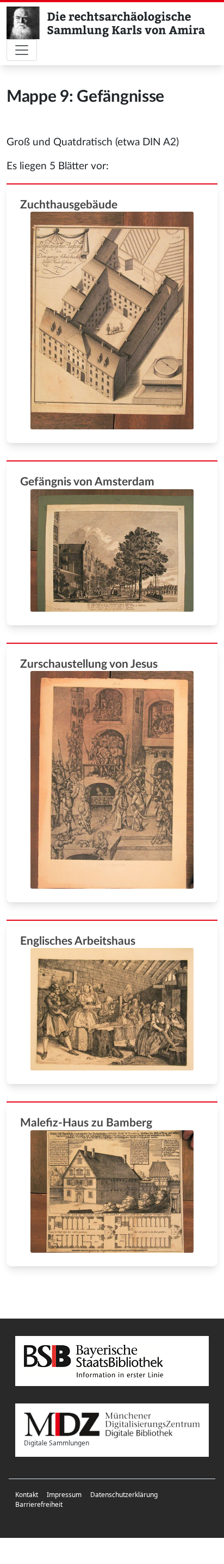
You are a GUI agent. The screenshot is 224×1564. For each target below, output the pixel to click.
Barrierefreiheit (39, 1504)
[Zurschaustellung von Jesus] (112, 780)
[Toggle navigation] (22, 50)
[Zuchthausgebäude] (112, 320)
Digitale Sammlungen (56, 1443)
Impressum (64, 1494)
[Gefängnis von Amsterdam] (112, 550)
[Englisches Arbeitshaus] (112, 1009)
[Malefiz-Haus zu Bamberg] (112, 1191)
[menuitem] (26, 1495)
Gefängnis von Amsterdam (87, 482)
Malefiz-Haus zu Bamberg (86, 1123)
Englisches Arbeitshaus (77, 941)
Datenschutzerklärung (124, 1494)
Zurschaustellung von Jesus (89, 664)
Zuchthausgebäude (68, 205)
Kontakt (26, 1494)
